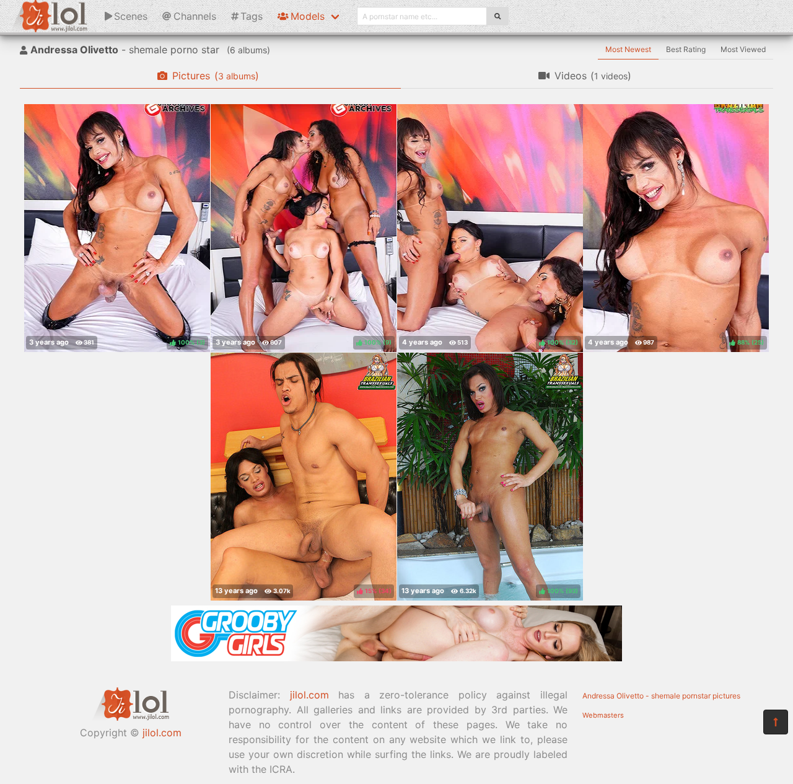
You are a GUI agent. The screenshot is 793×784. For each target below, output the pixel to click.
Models (308, 16)
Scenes (130, 16)
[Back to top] (775, 722)
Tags (251, 16)
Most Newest (628, 49)
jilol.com (162, 732)
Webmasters (603, 715)
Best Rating (686, 49)
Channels (194, 16)
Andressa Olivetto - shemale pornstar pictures (661, 695)
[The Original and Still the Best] (396, 657)
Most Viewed (743, 49)
